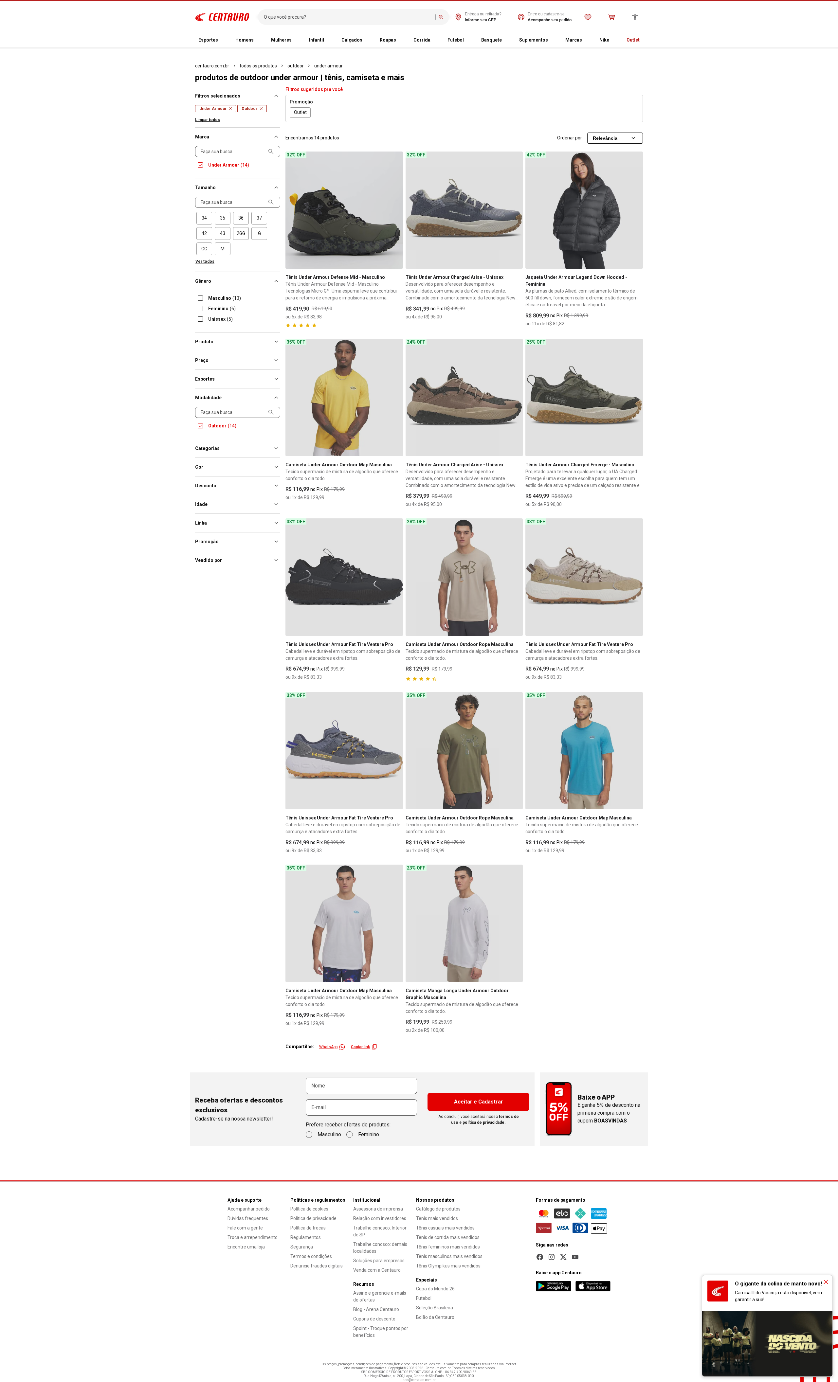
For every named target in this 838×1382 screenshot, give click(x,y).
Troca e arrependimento (253, 1237)
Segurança (301, 1246)
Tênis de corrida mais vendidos (448, 1237)
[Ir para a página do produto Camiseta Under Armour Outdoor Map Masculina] (344, 397)
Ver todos (204, 261)
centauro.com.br (212, 65)
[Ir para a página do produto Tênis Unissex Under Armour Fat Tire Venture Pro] (344, 577)
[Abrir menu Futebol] (469, 40)
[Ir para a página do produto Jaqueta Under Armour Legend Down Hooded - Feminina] (584, 210)
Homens (244, 40)
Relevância (605, 138)
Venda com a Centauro (377, 1270)
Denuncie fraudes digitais (316, 1265)
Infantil (316, 40)
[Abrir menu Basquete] (507, 40)
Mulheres (281, 40)
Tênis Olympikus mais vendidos (448, 1265)
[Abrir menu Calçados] (368, 40)
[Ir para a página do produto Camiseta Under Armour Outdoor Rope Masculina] (464, 577)
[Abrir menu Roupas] (401, 40)
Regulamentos (305, 1237)
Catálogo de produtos (438, 1208)
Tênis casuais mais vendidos (445, 1227)
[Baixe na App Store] (592, 1286)
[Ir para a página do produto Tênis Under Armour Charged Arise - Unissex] (464, 210)
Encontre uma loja (246, 1246)
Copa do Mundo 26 (435, 1288)
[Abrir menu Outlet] (645, 40)
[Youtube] (575, 1257)
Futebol (455, 40)
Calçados (351, 40)
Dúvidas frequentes (248, 1218)
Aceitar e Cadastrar (478, 1102)
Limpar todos (207, 119)
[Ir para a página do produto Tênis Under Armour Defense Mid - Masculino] (344, 210)
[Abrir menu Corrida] (436, 40)
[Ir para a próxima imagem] (395, 210)
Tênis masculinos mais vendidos (449, 1256)
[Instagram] (552, 1257)
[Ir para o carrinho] (611, 17)
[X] (563, 1257)
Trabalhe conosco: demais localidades (380, 1248)
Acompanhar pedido (249, 1208)
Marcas (573, 40)
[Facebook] (540, 1257)
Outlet (633, 40)
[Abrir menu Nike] (614, 40)
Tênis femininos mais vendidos (448, 1246)
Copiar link (360, 1047)
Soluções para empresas (379, 1260)
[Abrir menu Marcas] (587, 40)
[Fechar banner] (826, 1282)
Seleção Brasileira (434, 1307)
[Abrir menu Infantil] (329, 40)
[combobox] (348, 17)
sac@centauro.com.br (419, 1380)
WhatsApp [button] (328, 1047)
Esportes (208, 40)
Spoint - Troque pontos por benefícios (380, 1332)
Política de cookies (309, 1208)
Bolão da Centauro (435, 1317)
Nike (604, 40)
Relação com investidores (379, 1218)
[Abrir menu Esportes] (223, 40)
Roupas (388, 40)
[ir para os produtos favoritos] (588, 17)
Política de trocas (308, 1227)
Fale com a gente (245, 1227)
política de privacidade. (484, 1122)
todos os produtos (258, 65)
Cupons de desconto (374, 1318)
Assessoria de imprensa (378, 1208)
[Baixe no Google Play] (553, 1286)
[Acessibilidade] (635, 17)
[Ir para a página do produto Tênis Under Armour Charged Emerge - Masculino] (584, 397)
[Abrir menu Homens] (259, 40)
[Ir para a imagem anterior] (293, 210)
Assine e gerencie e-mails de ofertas (379, 1296)
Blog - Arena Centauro (376, 1309)
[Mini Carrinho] (611, 17)
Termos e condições (311, 1256)
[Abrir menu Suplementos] (553, 40)
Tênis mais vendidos (437, 1218)
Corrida (421, 40)
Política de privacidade (313, 1218)
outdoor (295, 65)
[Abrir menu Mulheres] (297, 40)
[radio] (204, 218)
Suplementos (533, 40)
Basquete (491, 40)
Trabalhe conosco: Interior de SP (380, 1231)
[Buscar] (441, 17)
